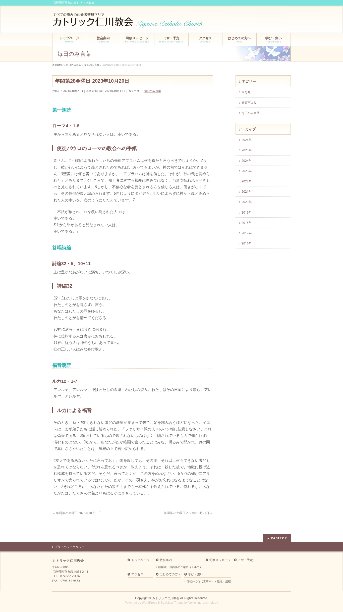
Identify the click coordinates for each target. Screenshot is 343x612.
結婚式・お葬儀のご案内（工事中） (180, 567)
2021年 (247, 191)
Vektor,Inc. (195, 602)
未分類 (246, 92)
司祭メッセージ (220, 560)
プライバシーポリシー (69, 547)
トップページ (140, 560)
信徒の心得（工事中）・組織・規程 (209, 581)
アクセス (137, 574)
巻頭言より (249, 102)
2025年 (247, 150)
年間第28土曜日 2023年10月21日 (188, 513)
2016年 (247, 243)
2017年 (247, 233)
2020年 (247, 202)
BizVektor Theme (172, 602)
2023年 (247, 171)
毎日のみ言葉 (152, 91)
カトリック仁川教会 (165, 598)
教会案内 (166, 560)
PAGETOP (279, 538)
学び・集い (195, 574)
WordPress (149, 602)
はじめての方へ (170, 574)
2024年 (247, 161)
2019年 (247, 212)
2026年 (247, 140)
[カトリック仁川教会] (128, 22)
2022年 (247, 181)
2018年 (247, 223)
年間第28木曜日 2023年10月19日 (76, 513)
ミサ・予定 (245, 560)
